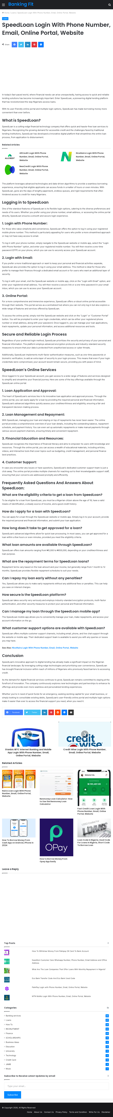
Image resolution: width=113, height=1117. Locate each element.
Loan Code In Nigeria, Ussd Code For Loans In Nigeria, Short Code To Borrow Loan (93, 843)
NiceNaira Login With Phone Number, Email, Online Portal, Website (90, 157)
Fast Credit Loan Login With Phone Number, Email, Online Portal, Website (91, 811)
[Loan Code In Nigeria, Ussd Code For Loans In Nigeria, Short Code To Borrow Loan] (94, 828)
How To (9, 1024)
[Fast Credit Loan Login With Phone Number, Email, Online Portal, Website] (94, 788)
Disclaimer (106, 1112)
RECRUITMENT (12, 1029)
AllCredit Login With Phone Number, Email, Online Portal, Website (34, 157)
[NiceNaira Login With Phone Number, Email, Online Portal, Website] (66, 156)
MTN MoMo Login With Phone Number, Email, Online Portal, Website (61, 996)
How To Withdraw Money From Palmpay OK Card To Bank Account (60, 951)
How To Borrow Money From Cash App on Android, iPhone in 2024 (17, 843)
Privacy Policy (61, 1112)
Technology (11, 1055)
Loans (13, 13)
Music (8, 1069)
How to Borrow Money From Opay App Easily (53, 860)
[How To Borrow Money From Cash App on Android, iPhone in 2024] (19, 828)
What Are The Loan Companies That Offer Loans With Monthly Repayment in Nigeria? (69, 969)
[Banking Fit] (21, 4)
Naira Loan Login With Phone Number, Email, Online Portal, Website (16, 793)
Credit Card (11, 1060)
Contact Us (49, 1112)
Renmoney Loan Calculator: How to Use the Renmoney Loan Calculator (56, 801)
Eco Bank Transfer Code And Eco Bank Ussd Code (53, 978)
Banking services (13, 1016)
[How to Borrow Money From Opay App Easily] (56, 837)
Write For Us (94, 1112)
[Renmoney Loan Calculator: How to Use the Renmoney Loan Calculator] (56, 783)
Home (6, 13)
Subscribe (12, 1094)
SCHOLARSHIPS (13, 1038)
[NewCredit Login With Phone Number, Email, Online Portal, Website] (9, 170)
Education (10, 1046)
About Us (38, 1112)
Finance (9, 1033)
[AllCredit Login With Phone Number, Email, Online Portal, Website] (9, 156)
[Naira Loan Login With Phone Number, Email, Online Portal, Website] (19, 779)
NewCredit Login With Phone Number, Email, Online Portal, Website (34, 170)
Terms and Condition (78, 1112)
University (10, 1051)
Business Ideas (12, 1042)
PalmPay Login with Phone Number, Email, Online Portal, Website (60, 987)
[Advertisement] (56, 69)
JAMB (8, 1064)
